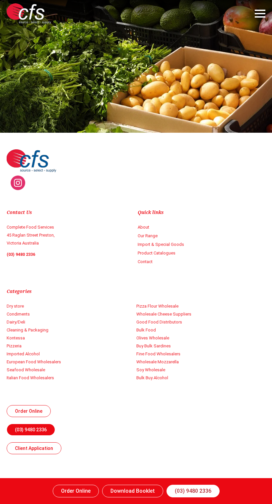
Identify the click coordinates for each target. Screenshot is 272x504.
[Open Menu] (260, 13)
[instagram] (18, 183)
